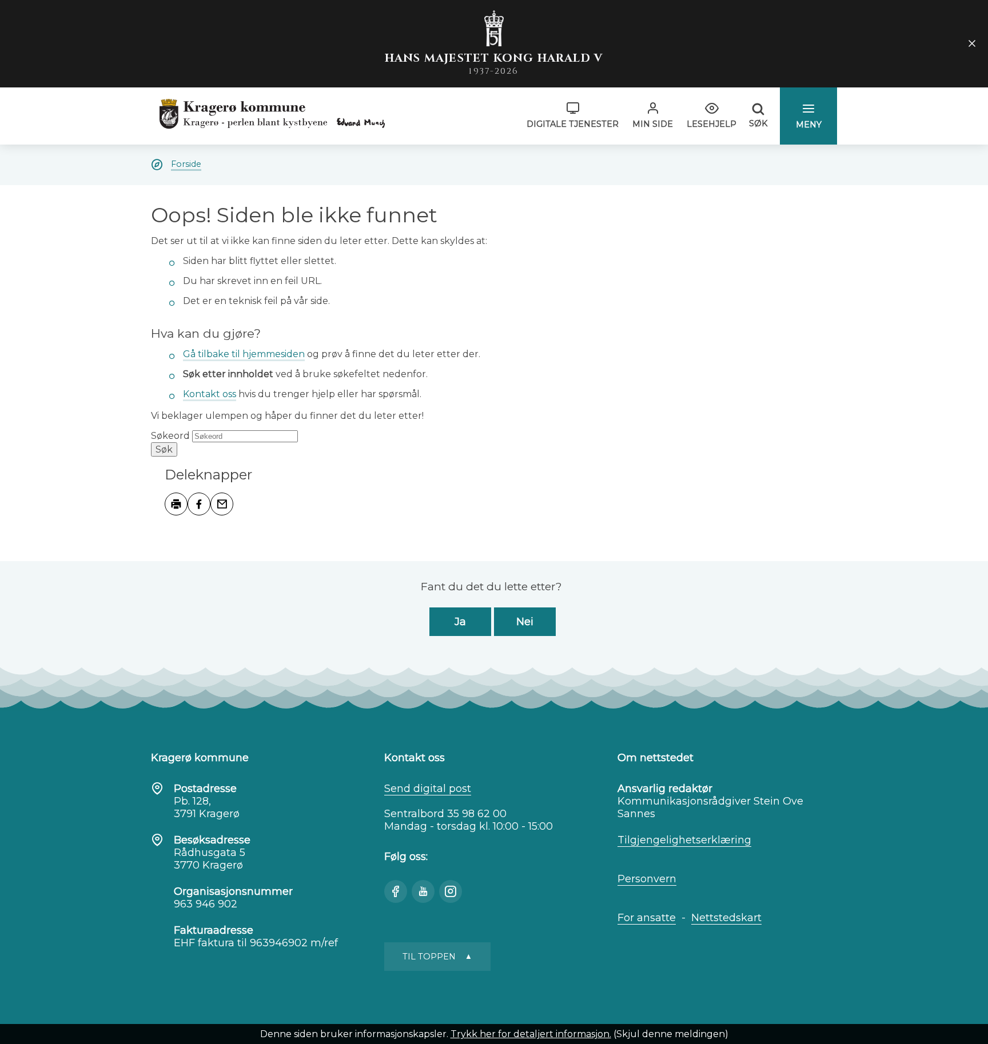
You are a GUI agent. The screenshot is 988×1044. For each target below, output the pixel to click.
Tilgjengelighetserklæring (684, 840)
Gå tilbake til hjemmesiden (244, 354)
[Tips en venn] (221, 504)
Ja (460, 621)
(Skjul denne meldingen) (670, 1034)
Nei (524, 621)
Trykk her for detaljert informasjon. (531, 1034)
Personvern (647, 879)
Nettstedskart (726, 917)
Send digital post (427, 788)
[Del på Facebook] (199, 504)
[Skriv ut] (176, 504)
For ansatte (647, 917)
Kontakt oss (209, 394)
